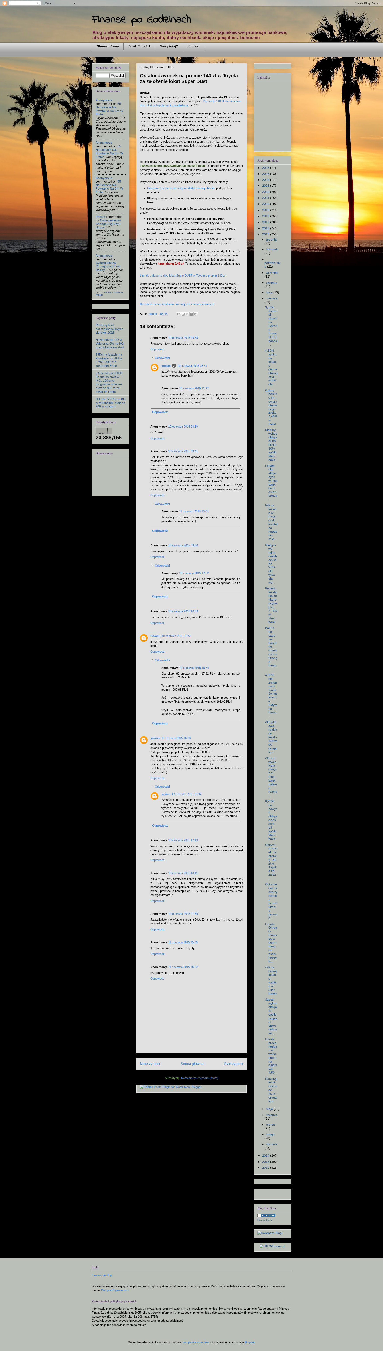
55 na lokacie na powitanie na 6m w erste (109, 109)
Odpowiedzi (162, 357)
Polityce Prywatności (114, 1290)
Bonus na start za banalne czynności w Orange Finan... (271, 648)
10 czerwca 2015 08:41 (192, 365)
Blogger (249, 1342)
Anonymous (104, 100)
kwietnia (271, 1115)
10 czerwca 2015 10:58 (176, 636)
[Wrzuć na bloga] (183, 314)
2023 (266, 185)
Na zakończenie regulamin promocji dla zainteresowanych (177, 304)
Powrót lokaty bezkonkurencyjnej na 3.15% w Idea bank (271, 605)
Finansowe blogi (102, 1275)
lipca (269, 292)
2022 (266, 192)
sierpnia (271, 282)
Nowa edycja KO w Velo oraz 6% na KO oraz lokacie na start (110, 343)
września (272, 272)
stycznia (271, 1144)
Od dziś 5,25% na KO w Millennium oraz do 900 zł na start (111, 402)
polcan (166, 365)
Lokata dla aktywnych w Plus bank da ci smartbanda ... (271, 482)
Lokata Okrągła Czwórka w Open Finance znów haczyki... (271, 942)
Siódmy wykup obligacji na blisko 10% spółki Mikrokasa (271, 444)
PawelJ (155, 636)
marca (270, 1124)
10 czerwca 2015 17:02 (194, 573)
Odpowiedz (157, 349)
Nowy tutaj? (169, 46)
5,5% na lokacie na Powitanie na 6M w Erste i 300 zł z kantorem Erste (109, 360)
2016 (266, 228)
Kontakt (193, 46)
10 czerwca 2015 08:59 (183, 426)
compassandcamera (196, 1342)
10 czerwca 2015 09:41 (183, 451)
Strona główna (108, 46)
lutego (270, 1134)
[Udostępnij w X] (187, 314)
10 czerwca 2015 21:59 (183, 913)
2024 (266, 179)
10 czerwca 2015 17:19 (183, 840)
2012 (266, 1167)
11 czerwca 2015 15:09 (183, 942)
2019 (266, 210)
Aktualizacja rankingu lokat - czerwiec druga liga (271, 737)
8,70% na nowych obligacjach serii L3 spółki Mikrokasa (271, 819)
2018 (266, 216)
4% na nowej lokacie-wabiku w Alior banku (271, 980)
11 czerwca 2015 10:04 (194, 511)
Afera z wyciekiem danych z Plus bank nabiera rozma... (271, 776)
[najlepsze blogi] (269, 1233)
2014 (266, 1155)
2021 (266, 198)
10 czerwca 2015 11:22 (194, 388)
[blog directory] (266, 1216)
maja (270, 1109)
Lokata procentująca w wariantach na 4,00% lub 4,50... (271, 1055)
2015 (266, 234)
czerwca (271, 298)
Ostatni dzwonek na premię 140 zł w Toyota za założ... (271, 861)
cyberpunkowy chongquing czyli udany (108, 223)
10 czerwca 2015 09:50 (183, 545)
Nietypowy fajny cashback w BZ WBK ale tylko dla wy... (271, 563)
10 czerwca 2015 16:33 (176, 738)
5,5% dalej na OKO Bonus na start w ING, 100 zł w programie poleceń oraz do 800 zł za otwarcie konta (109, 382)
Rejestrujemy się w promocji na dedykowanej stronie (180, 188)
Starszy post (233, 1064)
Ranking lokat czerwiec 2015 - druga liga (271, 1090)
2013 (266, 1161)
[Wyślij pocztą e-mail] (179, 314)
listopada (272, 249)
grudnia (271, 239)
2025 (266, 173)
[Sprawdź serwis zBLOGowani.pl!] (272, 1246)
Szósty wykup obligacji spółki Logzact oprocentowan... (271, 1016)
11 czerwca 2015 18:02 (183, 967)
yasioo (155, 738)
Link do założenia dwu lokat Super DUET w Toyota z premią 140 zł (182, 275)
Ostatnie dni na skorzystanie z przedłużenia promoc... (271, 901)
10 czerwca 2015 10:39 (183, 611)
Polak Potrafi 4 (139, 46)
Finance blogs (264, 1220)
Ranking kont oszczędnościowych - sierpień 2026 (110, 328)
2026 (266, 167)
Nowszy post (150, 1064)
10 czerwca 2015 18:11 (183, 873)
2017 (266, 222)
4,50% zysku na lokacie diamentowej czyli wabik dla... (271, 367)
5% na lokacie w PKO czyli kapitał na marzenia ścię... (271, 522)
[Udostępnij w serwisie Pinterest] (195, 314)
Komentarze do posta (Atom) (199, 1078)
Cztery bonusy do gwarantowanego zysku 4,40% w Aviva (271, 407)
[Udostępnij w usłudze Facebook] (191, 314)
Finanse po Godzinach (141, 20)
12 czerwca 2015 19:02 (186, 794)
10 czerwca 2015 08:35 (183, 337)
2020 (266, 204)
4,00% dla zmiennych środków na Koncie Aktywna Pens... (271, 695)
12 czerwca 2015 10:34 (194, 667)
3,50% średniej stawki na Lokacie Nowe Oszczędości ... (271, 326)
